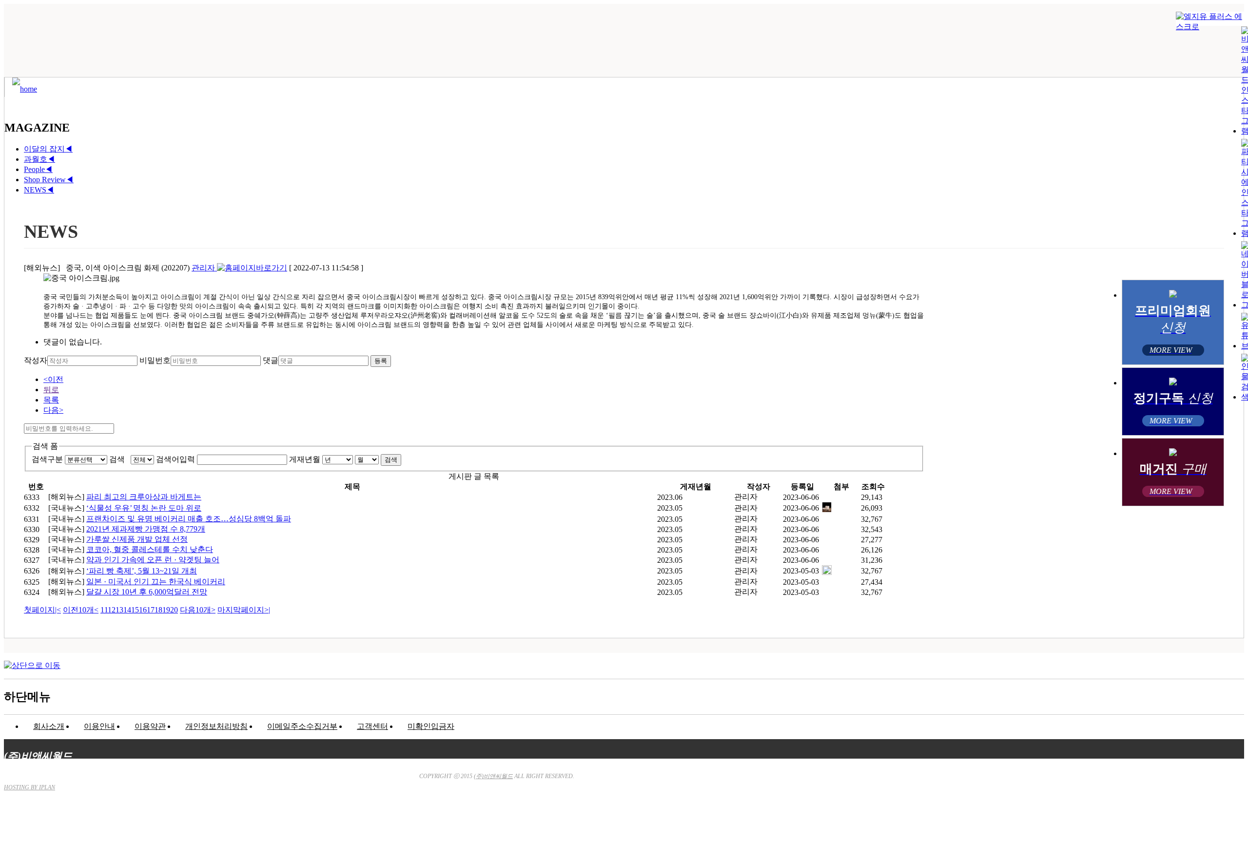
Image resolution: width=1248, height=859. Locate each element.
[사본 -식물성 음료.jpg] (827, 509)
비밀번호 (155, 360)
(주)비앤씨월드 (493, 776)
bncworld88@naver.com (712, 827)
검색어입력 (175, 459)
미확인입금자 (431, 726)
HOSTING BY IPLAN (29, 787)
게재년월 (304, 459)
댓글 (270, 360)
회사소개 (48, 726)
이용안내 (99, 726)
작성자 (35, 360)
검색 (119, 459)
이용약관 (150, 726)
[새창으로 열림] (252, 268)
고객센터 (372, 726)
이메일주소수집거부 (302, 726)
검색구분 (47, 459)
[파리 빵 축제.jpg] (827, 572)
